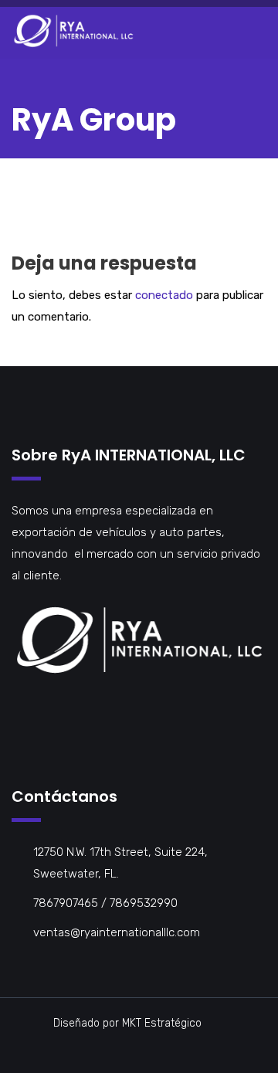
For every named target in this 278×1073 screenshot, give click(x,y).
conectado (164, 295)
